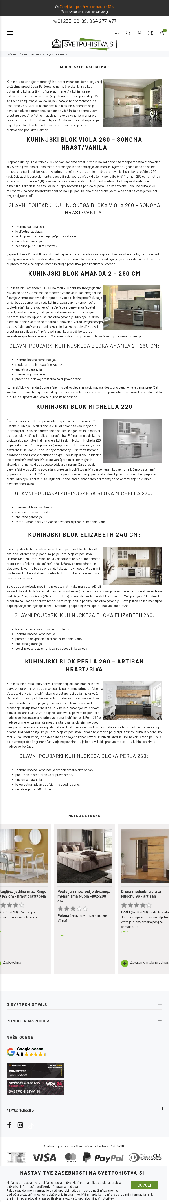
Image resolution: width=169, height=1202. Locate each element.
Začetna (11, 54)
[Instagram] (20, 1125)
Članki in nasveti (29, 54)
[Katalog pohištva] (116, 33)
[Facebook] (9, 1125)
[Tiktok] (31, 1125)
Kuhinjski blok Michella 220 (84, 406)
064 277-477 (102, 21)
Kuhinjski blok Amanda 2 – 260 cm (84, 273)
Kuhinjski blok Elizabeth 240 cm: (84, 534)
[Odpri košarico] (161, 33)
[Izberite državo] (150, 33)
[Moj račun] (139, 33)
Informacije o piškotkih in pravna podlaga (49, 1186)
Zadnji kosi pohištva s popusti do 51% (87, 7)
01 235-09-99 (72, 21)
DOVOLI (144, 1185)
